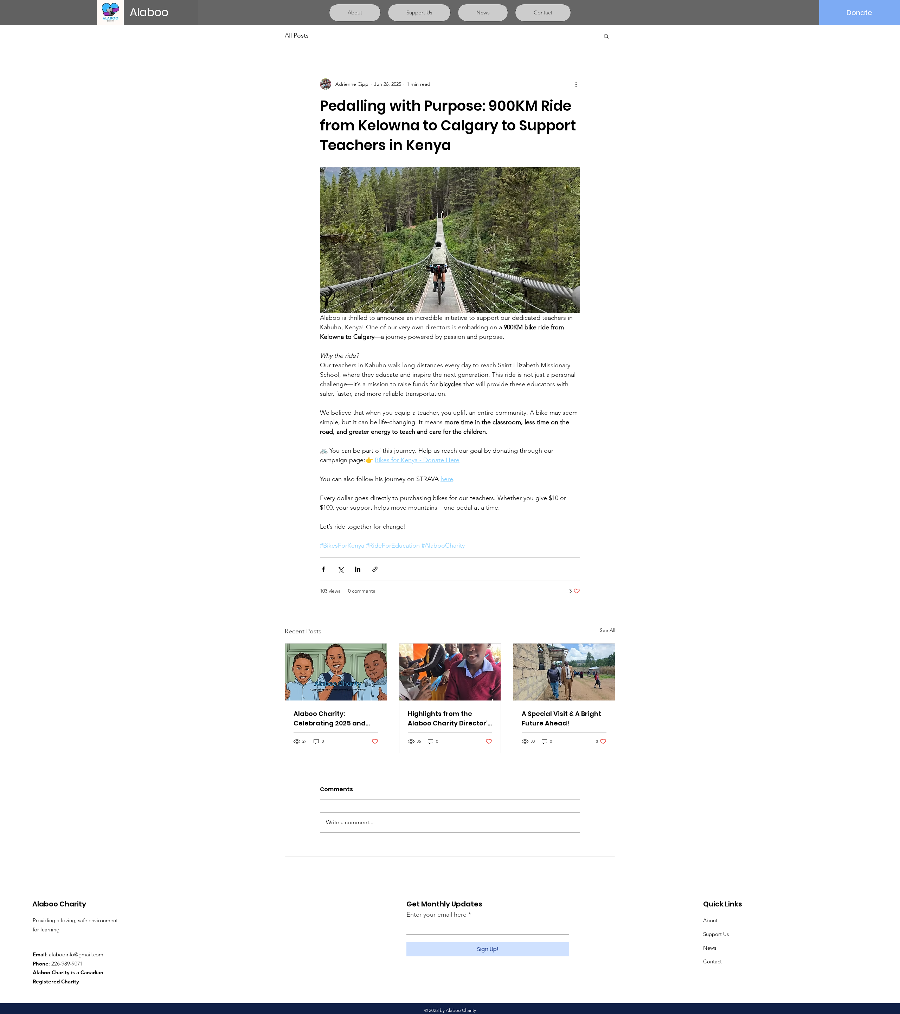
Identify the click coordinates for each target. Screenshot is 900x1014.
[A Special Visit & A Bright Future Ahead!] (564, 672)
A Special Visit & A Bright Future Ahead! (561, 718)
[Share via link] (375, 569)
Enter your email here (436, 914)
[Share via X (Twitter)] (340, 569)
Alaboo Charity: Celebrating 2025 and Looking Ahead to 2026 (331, 718)
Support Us (716, 934)
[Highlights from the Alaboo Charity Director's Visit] (450, 672)
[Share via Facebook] (323, 569)
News (709, 947)
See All (607, 630)
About (710, 920)
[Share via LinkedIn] (357, 569)
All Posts (297, 35)
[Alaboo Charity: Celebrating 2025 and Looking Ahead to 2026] (336, 672)
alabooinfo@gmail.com (76, 954)
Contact (712, 961)
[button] (606, 36)
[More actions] (576, 84)
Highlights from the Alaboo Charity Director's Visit (449, 718)
